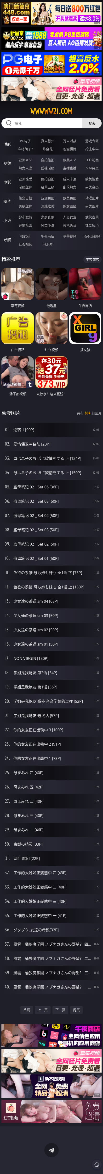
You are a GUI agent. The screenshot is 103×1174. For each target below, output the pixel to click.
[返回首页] (97, 1164)
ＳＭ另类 (92, 168)
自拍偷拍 (47, 160)
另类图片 (92, 206)
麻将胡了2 (25, 149)
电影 (7, 182)
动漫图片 (92, 198)
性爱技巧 (92, 225)
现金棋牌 (69, 149)
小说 (7, 220)
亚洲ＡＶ (25, 160)
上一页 (43, 1010)
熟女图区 (69, 206)
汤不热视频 (92, 236)
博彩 (7, 144)
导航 (7, 239)
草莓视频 (69, 236)
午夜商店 (47, 236)
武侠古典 (92, 217)
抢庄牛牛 (92, 149)
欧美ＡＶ (69, 160)
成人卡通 (69, 179)
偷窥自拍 (25, 198)
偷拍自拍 (47, 179)
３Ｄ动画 (92, 160)
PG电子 (25, 141)
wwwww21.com (51, 111)
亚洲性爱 (25, 179)
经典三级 (47, 187)
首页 (26, 1010)
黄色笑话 (69, 225)
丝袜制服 (47, 168)
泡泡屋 (48, 244)
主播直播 (69, 168)
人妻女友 (69, 217)
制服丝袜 (25, 187)
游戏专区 (92, 141)
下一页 (60, 1010)
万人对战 (69, 141)
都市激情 (25, 217)
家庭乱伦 (47, 217)
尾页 (76, 1010)
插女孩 (25, 236)
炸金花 (48, 149)
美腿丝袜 (25, 206)
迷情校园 (25, 225)
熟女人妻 (25, 168)
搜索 (92, 123)
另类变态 (92, 187)
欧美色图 (69, 198)
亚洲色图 (47, 198)
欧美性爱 (92, 179)
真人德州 (47, 141)
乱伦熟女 (69, 187)
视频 (7, 163)
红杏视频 (25, 244)
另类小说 (47, 225)
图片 (7, 201)
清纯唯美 (47, 206)
